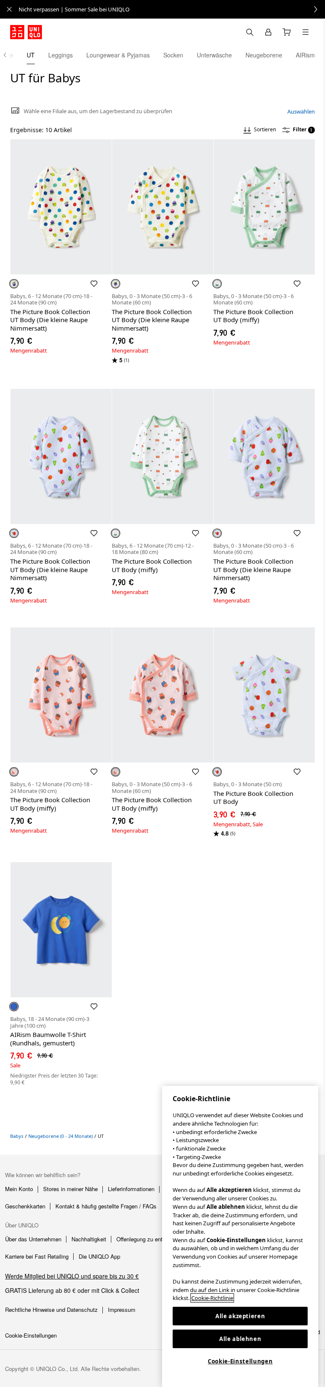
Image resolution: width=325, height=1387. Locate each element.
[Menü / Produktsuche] (305, 32)
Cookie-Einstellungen (240, 1361)
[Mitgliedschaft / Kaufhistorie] (268, 32)
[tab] (31, 55)
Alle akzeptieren (240, 1316)
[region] (240, 1236)
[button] (61, 206)
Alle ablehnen (240, 1339)
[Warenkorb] (287, 32)
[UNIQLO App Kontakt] (249, 32)
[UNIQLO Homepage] (26, 32)
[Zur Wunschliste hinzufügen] (94, 283)
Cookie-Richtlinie (212, 1298)
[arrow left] (9, 55)
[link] (172, 9)
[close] (9, 9)
